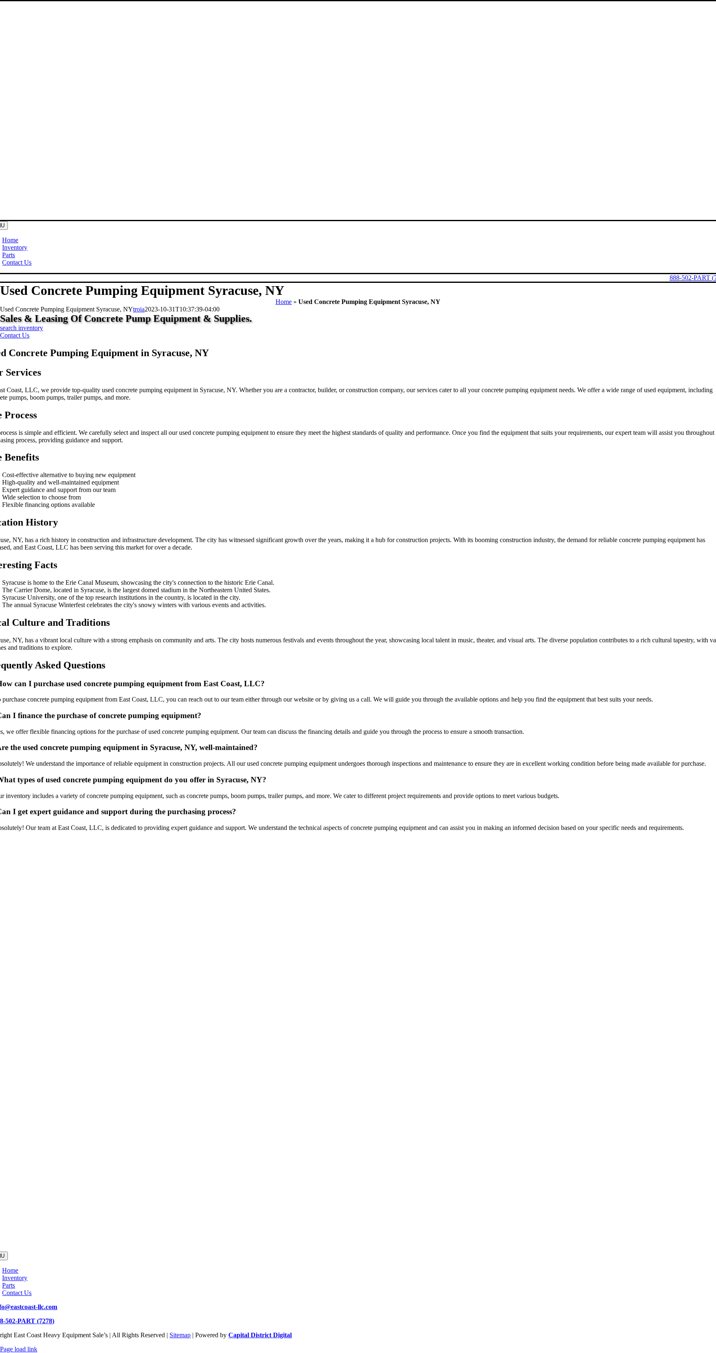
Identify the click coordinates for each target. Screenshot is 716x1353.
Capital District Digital (260, 1335)
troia (139, 309)
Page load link (18, 1349)
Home (284, 301)
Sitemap (180, 1335)
